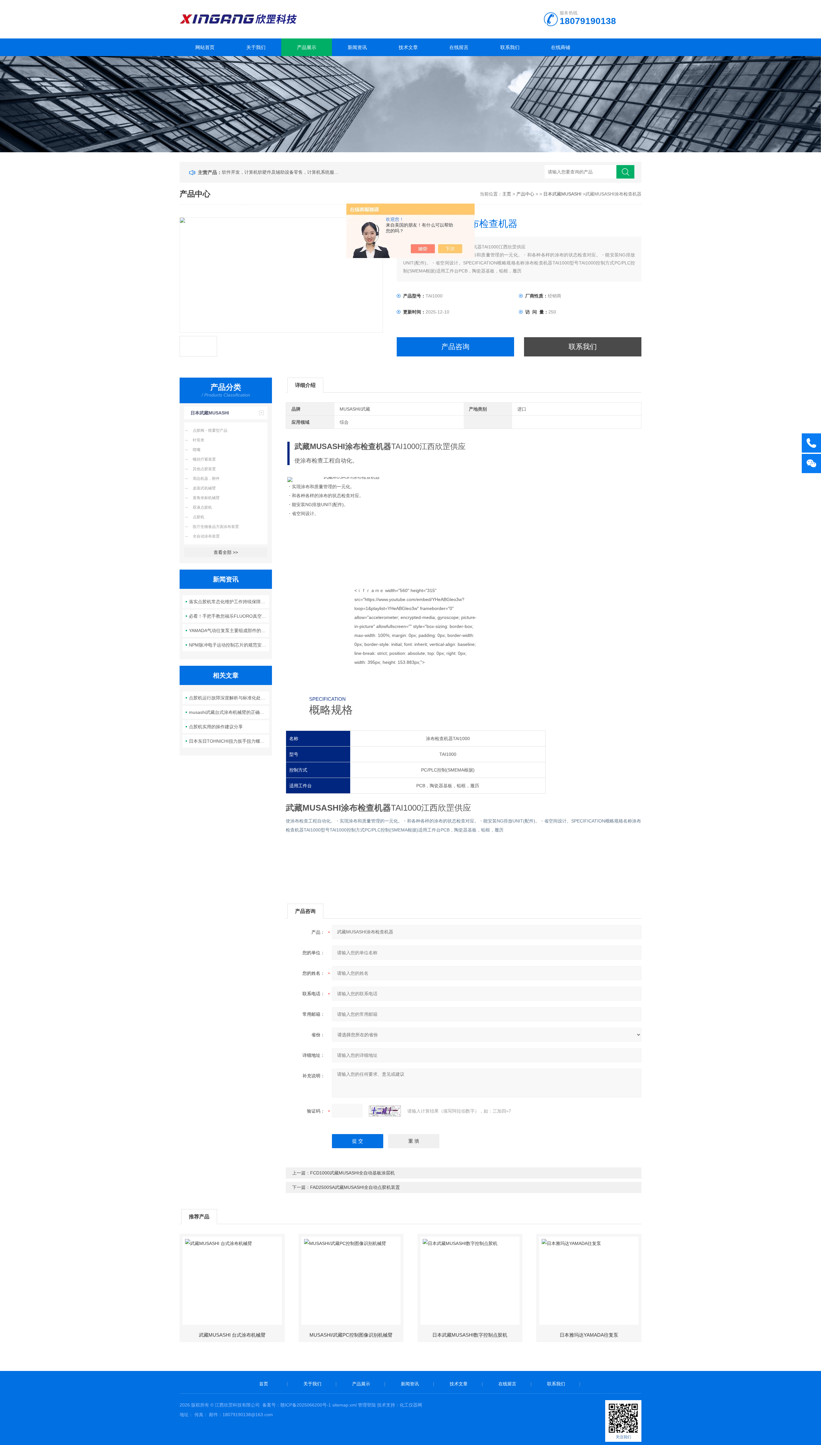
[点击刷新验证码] (385, 1111)
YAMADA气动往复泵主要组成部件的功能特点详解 (229, 630)
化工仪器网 (411, 1404)
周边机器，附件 (206, 478)
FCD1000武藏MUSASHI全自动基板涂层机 (352, 1172)
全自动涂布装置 (206, 536)
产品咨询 (455, 347)
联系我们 (510, 47)
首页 (263, 1383)
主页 (506, 193)
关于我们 (256, 47)
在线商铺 (560, 47)
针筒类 (198, 440)
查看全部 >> (226, 552)
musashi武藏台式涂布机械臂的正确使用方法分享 (229, 712)
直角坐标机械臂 (206, 498)
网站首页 (205, 47)
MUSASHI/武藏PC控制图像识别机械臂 (351, 1335)
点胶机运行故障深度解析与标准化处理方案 (229, 697)
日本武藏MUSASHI (562, 193)
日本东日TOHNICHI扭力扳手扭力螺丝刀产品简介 (229, 741)
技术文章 (408, 47)
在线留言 (459, 47)
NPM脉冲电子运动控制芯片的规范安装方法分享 (229, 644)
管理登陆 (367, 1404)
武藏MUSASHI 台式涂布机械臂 (232, 1335)
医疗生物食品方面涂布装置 (216, 526)
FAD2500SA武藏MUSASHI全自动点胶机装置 (355, 1187)
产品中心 (525, 193)
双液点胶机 (202, 507)
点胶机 (198, 517)
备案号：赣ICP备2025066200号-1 (296, 1404)
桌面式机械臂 (204, 488)
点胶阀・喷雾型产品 (210, 430)
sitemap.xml (344, 1404)
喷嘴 (196, 449)
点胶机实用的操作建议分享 (216, 726)
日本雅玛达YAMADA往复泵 (589, 1335)
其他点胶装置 (204, 469)
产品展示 (306, 47)
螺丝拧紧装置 (204, 459)
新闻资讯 (357, 47)
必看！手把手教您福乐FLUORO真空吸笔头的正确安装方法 (229, 616)
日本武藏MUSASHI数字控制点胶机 (469, 1335)
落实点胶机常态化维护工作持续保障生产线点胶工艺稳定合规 (229, 601)
